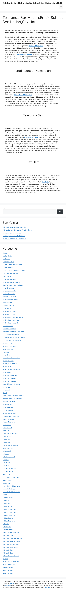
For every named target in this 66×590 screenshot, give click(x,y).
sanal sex (6, 431)
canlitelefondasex (9, 294)
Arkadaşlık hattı (8, 267)
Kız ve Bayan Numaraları (11, 416)
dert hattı (6, 352)
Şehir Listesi (7, 436)
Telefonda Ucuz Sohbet (11, 556)
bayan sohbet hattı (9, 291)
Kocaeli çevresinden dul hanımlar (14, 236)
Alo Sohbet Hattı (8, 262)
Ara (4, 208)
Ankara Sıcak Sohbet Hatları (12, 265)
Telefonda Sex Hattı (31, 137)
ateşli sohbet (7, 276)
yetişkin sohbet (8, 570)
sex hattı (12, 583)
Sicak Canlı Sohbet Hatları (12, 486)
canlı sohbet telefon (9, 329)
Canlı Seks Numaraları (10, 300)
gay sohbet (6, 387)
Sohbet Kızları (7, 506)
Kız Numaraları (8, 410)
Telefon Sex (7, 527)
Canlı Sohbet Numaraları (11, 323)
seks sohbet (7, 454)
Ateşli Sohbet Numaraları (11, 282)
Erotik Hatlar (7, 372)
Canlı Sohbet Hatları (9, 311)
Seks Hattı (6, 442)
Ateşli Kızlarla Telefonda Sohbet (14, 270)
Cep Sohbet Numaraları (11, 334)
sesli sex (6, 460)
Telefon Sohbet (8, 530)
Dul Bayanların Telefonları (11, 369)
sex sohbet (6, 474)
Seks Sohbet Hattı (9, 457)
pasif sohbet (7, 425)
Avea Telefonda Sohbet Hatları (13, 285)
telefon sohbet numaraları (11, 532)
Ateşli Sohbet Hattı (9, 279)
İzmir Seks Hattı (8, 404)
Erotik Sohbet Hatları (24, 54)
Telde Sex (6, 524)
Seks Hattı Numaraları (10, 445)
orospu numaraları (9, 419)
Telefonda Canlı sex (9, 535)
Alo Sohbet (6, 259)
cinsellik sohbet (8, 349)
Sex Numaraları (8, 471)
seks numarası (8, 448)
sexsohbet (6, 483)
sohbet (5, 495)
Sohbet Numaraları (9, 512)
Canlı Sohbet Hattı (9, 314)
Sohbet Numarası (9, 515)
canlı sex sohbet (8, 305)
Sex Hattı (45, 182)
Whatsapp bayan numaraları (12, 233)
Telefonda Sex (8, 550)
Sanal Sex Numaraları (10, 433)
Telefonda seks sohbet (10, 547)
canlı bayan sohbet (9, 297)
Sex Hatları (6, 463)
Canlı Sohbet (7, 308)
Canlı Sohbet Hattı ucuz (11, 320)
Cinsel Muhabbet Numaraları (12, 340)
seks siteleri (7, 451)
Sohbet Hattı (7, 503)
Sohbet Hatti (7, 500)
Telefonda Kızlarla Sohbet (11, 544)
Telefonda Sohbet (9, 553)
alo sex (5, 253)
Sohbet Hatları (8, 498)
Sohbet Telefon (8, 518)
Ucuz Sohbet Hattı (9, 565)
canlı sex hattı (7, 302)
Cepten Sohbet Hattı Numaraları (14, 337)
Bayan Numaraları (9, 288)
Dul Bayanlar (7, 366)
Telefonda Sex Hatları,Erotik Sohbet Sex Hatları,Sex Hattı (32, 3)
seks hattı (8, 585)
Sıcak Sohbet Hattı (9, 489)
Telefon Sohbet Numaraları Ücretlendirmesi (17, 230)
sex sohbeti (7, 480)
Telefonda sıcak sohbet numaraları (14, 227)
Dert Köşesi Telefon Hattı (11, 358)
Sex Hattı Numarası (9, 468)
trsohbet (5, 559)
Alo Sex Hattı (7, 256)
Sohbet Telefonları (9, 521)
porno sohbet (7, 428)
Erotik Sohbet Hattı (9, 381)
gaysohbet (6, 390)
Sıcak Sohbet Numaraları (11, 492)
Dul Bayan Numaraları (10, 364)
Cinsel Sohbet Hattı (36, 46)
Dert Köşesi (6, 355)
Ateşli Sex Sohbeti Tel (10, 273)
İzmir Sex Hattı (8, 407)
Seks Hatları (7, 439)
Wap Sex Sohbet (8, 567)
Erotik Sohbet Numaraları (23, 95)
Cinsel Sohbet (7, 343)
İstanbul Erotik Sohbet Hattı (12, 399)
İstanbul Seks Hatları (10, 401)
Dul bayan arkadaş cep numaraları (14, 239)
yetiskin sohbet (8, 573)
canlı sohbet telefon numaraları (13, 332)
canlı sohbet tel (8, 326)
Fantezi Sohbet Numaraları (12, 384)
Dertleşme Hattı (8, 361)
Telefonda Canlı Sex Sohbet (12, 538)
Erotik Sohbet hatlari (10, 375)
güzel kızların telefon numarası (13, 396)
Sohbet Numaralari (9, 509)
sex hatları (48, 587)
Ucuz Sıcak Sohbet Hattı (11, 562)
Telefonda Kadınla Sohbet (12, 541)
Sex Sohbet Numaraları (11, 477)
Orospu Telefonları (9, 422)
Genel (5, 393)
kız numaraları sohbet (10, 413)
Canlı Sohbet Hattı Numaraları (13, 317)
